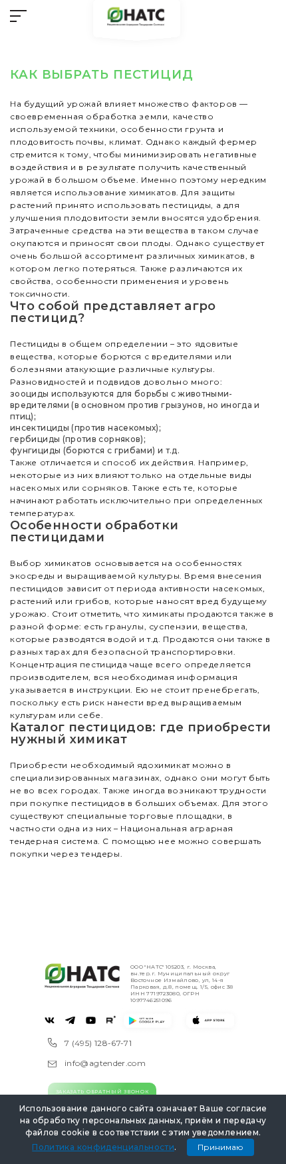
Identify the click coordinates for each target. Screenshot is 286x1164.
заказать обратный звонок (102, 1092)
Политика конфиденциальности (103, 1147)
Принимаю (220, 1147)
